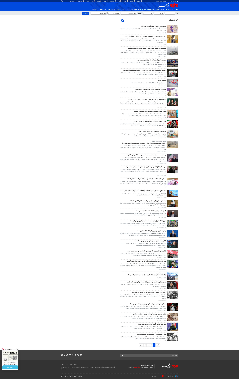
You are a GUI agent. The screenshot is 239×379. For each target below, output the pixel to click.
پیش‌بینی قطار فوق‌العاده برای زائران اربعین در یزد (152, 60)
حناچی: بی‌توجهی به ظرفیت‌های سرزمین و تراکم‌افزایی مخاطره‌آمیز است (145, 36)
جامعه (139, 10)
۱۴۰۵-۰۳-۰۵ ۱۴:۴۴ (161, 163)
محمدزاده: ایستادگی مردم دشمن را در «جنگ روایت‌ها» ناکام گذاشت (146, 179)
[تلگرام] (81, 355)
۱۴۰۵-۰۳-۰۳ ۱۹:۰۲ (161, 269)
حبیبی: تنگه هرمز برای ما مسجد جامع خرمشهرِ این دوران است (148, 221)
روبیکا (98, 1)
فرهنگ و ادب (171, 10)
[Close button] (17, 349)
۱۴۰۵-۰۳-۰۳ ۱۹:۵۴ (161, 227)
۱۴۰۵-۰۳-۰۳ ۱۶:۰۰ (161, 300)
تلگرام (138, 1)
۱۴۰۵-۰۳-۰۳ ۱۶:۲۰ (161, 289)
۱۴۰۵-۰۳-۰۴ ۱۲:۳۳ (161, 207)
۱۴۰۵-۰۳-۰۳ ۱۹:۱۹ (161, 237)
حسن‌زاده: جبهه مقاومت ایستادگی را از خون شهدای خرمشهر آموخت (146, 261)
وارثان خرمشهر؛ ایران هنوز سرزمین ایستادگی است (151, 334)
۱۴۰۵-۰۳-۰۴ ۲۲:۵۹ (161, 175)
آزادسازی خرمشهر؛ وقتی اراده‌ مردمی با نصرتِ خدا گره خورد (149, 292)
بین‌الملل (118, 10)
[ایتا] (62, 355)
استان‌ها (113, 10)
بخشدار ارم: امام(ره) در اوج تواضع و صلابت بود (152, 132)
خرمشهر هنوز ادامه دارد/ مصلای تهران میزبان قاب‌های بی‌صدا (148, 304)
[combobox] (170, 13)
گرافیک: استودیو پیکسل (157, 376)
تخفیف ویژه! (10, 367)
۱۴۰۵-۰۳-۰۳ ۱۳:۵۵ (161, 341)
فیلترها (139, 13)
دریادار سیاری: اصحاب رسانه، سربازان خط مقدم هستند (150, 111)
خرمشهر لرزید (162, 80)
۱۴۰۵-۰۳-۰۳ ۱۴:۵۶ (161, 321)
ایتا (93, 1)
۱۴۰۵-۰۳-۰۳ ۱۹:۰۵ (161, 258)
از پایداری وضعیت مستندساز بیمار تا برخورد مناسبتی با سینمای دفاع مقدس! (144, 143)
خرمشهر (173, 20)
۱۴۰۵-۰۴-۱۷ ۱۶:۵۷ (161, 96)
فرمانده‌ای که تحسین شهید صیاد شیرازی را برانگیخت (150, 89)
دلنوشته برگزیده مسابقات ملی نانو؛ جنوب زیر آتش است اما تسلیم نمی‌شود (144, 70)
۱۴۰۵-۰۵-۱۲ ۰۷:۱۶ (161, 45)
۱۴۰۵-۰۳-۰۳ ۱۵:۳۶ (161, 311)
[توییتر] (73, 355)
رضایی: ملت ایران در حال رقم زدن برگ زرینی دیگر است (150, 241)
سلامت (144, 10)
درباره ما (76, 364)
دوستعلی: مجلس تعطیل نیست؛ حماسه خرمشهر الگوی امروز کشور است (145, 155)
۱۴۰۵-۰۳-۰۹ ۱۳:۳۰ (161, 151)
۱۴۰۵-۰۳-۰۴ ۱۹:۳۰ (161, 187)
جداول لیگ (79, 1)
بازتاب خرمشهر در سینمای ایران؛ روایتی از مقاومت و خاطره (149, 314)
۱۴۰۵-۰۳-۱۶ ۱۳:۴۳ (161, 128)
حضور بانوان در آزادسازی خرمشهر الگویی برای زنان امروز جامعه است (146, 282)
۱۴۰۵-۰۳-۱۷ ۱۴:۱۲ (161, 118)
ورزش (128, 10)
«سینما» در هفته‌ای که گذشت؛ (159, 141)
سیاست (123, 10)
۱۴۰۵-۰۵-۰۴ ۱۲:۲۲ (161, 57)
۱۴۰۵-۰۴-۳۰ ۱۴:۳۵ (161, 67)
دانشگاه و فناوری (151, 10)
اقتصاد (135, 10)
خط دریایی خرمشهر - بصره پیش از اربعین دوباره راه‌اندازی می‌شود (147, 48)
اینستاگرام (112, 1)
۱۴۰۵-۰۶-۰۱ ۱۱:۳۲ (161, 33)
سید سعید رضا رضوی (161, 273)
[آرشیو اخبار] (64, 355)
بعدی (141, 345)
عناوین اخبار (94, 10)
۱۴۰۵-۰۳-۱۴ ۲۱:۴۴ (161, 138)
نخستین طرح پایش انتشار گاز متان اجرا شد (153, 26)
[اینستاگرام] (75, 355)
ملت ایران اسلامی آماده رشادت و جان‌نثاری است (152, 324)
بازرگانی (62, 364)
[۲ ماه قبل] (172, 102)
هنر (166, 10)
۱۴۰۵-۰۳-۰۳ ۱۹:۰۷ (161, 247)
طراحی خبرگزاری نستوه (170, 376)
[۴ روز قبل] (172, 29)
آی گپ (125, 1)
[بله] (78, 355)
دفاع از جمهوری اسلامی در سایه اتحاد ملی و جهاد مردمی (150, 121)
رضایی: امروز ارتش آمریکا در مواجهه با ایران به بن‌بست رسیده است (146, 251)
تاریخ (177, 13)
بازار (132, 10)
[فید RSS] (67, 355)
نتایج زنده (88, 1)
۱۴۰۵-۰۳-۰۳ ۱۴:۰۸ (161, 331)
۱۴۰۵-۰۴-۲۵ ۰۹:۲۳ (161, 77)
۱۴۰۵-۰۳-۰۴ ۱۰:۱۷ (161, 217)
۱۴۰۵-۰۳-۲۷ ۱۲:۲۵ (161, 108)
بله (119, 1)
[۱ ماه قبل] (172, 51)
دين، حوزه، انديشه (160, 10)
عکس (108, 10)
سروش (132, 1)
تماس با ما (69, 364)
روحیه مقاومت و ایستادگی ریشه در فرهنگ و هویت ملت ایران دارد (147, 99)
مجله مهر (100, 10)
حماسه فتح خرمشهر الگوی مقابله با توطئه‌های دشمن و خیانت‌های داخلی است (143, 191)
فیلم (105, 10)
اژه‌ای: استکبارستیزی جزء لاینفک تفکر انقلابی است (151, 231)
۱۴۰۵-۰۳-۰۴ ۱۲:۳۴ (161, 197)
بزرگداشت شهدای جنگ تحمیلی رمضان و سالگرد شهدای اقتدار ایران (146, 275)
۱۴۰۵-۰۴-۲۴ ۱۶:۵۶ (161, 85)
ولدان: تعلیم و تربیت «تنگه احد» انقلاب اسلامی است (151, 211)
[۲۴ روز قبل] (172, 39)
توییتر (105, 1)
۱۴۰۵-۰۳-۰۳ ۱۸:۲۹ (161, 278)
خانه (177, 10)
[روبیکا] (70, 355)
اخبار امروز (85, 13)
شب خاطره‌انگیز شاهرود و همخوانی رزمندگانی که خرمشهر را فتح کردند (145, 167)
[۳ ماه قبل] (172, 158)
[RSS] (122, 20)
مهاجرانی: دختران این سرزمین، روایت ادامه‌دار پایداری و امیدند (148, 201)
